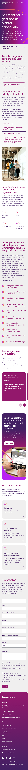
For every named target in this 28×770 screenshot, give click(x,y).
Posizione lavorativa (8, 613)
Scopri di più (9, 443)
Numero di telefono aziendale (10, 635)
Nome (4, 598)
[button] (24, 405)
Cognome (5, 605)
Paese (4, 642)
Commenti (5, 651)
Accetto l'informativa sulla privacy (14, 663)
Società (4, 620)
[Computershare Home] (8, 697)
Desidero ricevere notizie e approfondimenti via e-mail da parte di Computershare (15, 675)
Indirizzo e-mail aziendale (9, 627)
